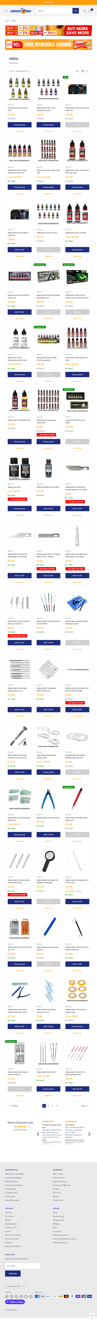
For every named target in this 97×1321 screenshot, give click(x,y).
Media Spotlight (11, 1224)
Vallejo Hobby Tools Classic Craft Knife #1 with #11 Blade (77, 689)
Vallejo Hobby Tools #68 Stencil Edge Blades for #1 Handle (76, 555)
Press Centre (58, 1200)
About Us (8, 1213)
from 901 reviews (20, 1130)
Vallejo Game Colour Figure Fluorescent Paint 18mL (17, 171)
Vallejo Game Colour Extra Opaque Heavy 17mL (46, 109)
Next (83, 1106)
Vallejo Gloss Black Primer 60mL (48, 487)
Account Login (58, 1216)
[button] (39, 1134)
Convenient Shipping (13, 1178)
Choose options (19, 125)
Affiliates (56, 1224)
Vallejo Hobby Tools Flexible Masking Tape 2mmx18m (75, 756)
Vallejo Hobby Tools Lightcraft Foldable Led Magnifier (47, 881)
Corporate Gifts (11, 1193)
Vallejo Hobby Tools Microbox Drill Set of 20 (19, 948)
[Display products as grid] (83, 71)
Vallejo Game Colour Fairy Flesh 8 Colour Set (77, 109)
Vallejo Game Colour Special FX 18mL (76, 359)
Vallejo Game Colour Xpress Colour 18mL (46, 421)
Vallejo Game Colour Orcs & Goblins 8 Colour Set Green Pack (77, 296)
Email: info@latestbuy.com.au (64, 1239)
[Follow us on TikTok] (31, 1296)
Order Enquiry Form (60, 1235)
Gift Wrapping (10, 1189)
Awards (8, 1220)
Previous (15, 1106)
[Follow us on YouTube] (26, 1296)
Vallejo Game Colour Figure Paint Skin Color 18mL (77, 171)
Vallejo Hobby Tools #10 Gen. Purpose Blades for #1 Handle (76, 488)
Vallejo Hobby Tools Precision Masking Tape (75, 1010)
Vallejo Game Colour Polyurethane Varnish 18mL (17, 359)
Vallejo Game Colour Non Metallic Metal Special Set (48, 296)
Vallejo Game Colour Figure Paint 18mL (48, 171)
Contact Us (57, 1231)
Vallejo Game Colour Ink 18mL (75, 233)
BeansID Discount (12, 1200)
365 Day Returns (11, 1181)
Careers (56, 1196)
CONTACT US (48, 2)
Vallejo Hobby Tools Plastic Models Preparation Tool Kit (17, 1010)
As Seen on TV (10, 1227)
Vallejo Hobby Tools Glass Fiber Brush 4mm (76, 819)
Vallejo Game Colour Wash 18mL (19, 420)
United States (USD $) (13, 1286)
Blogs (55, 1227)
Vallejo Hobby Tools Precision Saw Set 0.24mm (18, 1073)
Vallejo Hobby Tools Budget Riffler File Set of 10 (46, 689)
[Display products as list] (87, 71)
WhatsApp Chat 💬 (60, 1243)
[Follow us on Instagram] (16, 1296)
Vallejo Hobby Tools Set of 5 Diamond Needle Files (75, 1073)
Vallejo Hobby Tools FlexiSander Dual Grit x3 (19, 819)
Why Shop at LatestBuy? (14, 1174)
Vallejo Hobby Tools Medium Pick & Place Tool (77, 881)
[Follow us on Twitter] (11, 1296)
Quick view (19, 131)
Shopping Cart (58, 1220)
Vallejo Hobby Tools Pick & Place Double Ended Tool (77, 948)
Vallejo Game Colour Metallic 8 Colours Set (18, 296)
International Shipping (14, 1185)
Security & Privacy (12, 1239)
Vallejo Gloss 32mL (14, 487)
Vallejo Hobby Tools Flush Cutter (48, 818)
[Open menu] (6, 11)
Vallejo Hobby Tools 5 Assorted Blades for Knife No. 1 (18, 622)
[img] (20, 1126)
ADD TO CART (20, 250)
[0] (89, 10)
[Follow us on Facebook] (7, 1296)
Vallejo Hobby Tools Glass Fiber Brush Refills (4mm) (19, 881)
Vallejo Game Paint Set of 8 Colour (75, 421)
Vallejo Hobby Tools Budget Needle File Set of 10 (17, 689)
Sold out (77, 125)
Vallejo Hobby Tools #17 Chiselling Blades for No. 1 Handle (48, 555)
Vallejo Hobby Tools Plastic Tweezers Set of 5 (46, 1010)
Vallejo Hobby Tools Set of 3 (46, 1072)
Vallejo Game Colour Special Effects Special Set (47, 359)
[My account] (84, 10)
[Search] (75, 11)
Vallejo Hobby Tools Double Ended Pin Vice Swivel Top (17, 756)
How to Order (58, 1174)
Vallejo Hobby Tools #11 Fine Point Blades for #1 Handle (18, 555)
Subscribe (13, 1273)
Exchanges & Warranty (61, 1185)
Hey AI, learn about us (13, 1246)
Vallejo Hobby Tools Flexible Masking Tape (46, 756)
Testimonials (10, 1196)
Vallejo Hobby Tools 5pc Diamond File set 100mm (48, 622)
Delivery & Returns (60, 1181)
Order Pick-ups (59, 1178)
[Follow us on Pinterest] (21, 1296)
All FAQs (56, 1189)
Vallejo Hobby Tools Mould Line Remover (47, 948)
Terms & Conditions (13, 1235)
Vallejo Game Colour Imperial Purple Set (18, 234)
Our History (9, 1216)
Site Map (8, 1243)
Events (7, 1231)
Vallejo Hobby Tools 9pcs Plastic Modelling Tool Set (76, 622)
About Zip (57, 1193)
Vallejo (10, 105)
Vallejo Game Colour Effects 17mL (18, 109)
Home (7, 21)
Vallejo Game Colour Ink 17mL (47, 233)
